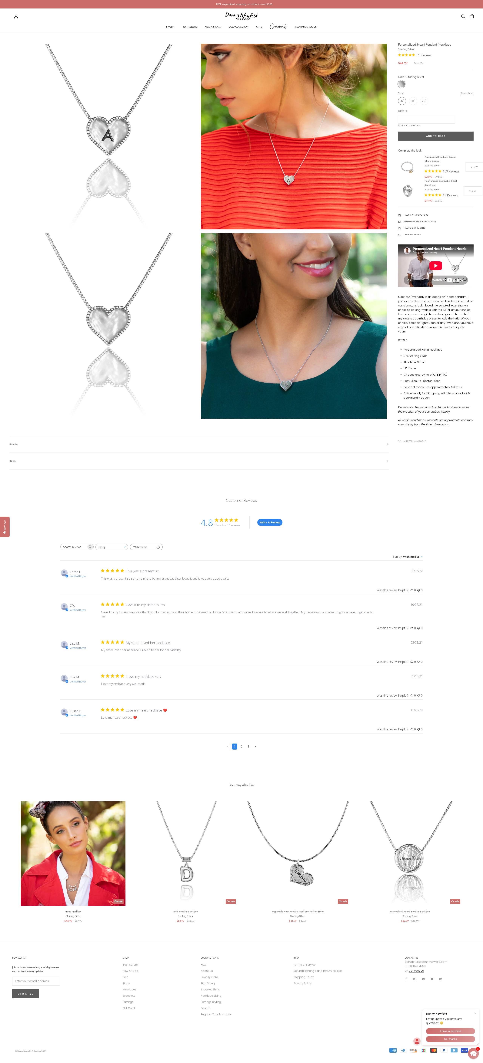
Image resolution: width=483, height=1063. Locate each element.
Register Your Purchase (216, 1014)
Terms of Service (305, 965)
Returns (12, 461)
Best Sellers (130, 965)
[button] (473, 1053)
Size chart (467, 93)
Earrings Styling (211, 1002)
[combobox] (111, 547)
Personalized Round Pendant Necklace (410, 911)
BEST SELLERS (190, 26)
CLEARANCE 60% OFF (306, 26)
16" (402, 101)
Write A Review (270, 522)
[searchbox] (74, 547)
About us (207, 971)
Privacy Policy (303, 983)
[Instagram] (414, 979)
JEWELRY (170, 26)
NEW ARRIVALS (213, 26)
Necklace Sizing (211, 996)
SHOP (126, 958)
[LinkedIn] (440, 979)
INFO (296, 958)
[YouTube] (432, 979)
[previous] (12, 858)
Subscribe (25, 994)
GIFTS (259, 26)
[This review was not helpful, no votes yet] (418, 590)
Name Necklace (73, 911)
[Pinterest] (423, 979)
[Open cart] (472, 16)
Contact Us (416, 971)
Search (205, 1008)
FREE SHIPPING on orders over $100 (244, 4)
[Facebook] (406, 979)
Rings (126, 983)
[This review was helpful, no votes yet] (412, 590)
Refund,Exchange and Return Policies (318, 971)
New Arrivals (130, 971)
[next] (471, 858)
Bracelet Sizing (210, 989)
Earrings (128, 1002)
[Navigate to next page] (255, 747)
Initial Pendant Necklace (185, 911)
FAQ (203, 965)
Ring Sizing (208, 983)
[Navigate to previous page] (227, 747)
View (473, 191)
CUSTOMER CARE (210, 958)
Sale (125, 977)
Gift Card (129, 1008)
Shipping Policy (304, 977)
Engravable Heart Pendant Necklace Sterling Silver (298, 911)
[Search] (463, 16)
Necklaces (129, 989)
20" (424, 101)
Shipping (13, 444)
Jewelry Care (209, 977)
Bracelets (129, 996)
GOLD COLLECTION (238, 26)
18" (413, 101)
